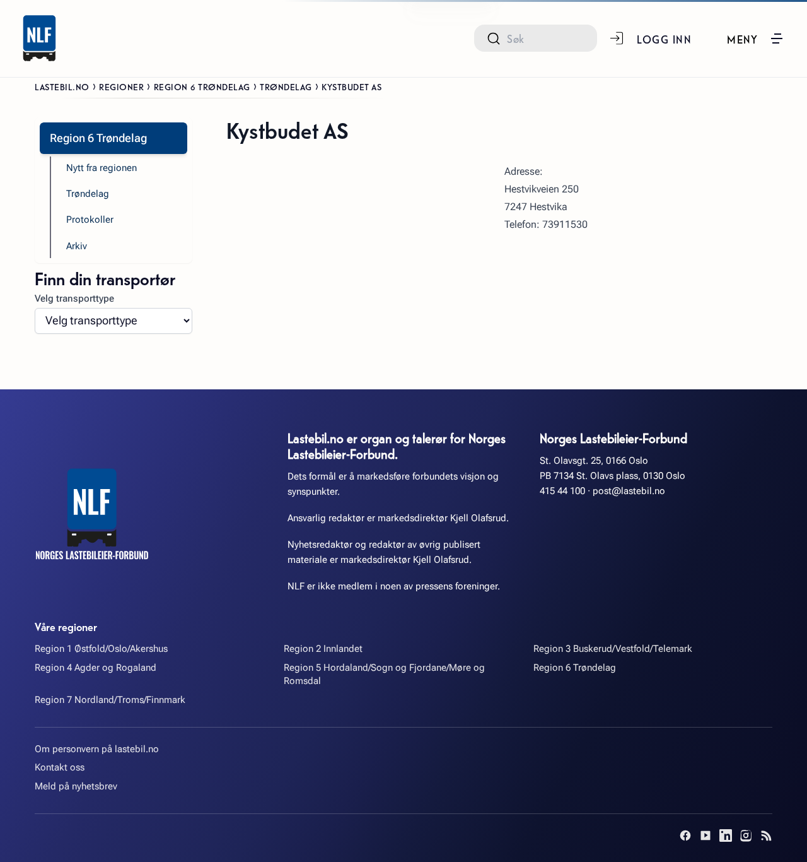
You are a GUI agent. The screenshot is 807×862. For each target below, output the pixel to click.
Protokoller (89, 219)
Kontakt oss (59, 767)
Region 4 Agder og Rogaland (95, 667)
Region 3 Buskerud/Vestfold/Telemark (612, 648)
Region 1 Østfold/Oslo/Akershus (101, 648)
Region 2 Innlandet (323, 648)
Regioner (121, 86)
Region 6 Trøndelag (202, 86)
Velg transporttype (74, 298)
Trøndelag (286, 86)
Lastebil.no (62, 86)
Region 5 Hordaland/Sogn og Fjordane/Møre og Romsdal (384, 674)
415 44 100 (562, 491)
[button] (755, 38)
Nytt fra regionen (101, 168)
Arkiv (76, 246)
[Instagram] (746, 835)
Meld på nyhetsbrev (76, 786)
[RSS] (766, 835)
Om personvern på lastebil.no (97, 749)
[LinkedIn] (725, 835)
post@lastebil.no (629, 491)
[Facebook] (685, 835)
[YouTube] (705, 835)
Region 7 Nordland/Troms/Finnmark (110, 700)
